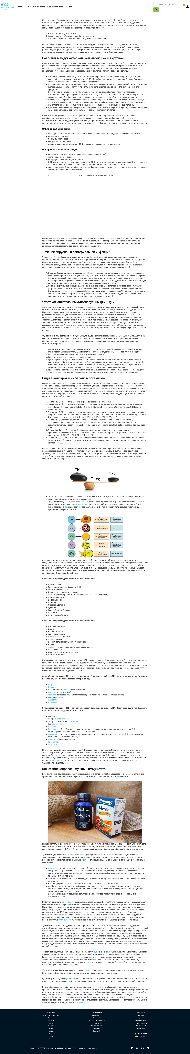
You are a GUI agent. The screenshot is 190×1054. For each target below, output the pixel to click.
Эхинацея (52, 687)
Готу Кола (52, 744)
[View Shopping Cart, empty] (182, 6)
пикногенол (74, 721)
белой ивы (58, 724)
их (66, 507)
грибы (65, 689)
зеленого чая (62, 719)
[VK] (137, 1048)
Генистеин (53, 739)
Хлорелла (52, 700)
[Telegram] (132, 1048)
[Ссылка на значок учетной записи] (187, 6)
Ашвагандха (53, 702)
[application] (73, 6)
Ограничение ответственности (85, 1048)
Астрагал (52, 684)
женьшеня (59, 697)
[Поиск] (156, 9)
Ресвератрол (54, 729)
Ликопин (52, 726)
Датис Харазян (55, 760)
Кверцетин (53, 742)
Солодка (52, 692)
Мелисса (52, 695)
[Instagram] (142, 1048)
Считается (53, 868)
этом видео (79, 1002)
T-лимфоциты (82, 504)
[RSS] (147, 1048)
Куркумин (52, 734)
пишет (48, 448)
